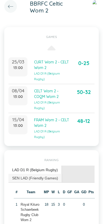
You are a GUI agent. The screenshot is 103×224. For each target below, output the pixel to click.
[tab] (35, 170)
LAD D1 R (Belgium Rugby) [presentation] (35, 170)
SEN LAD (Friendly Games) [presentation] (35, 178)
